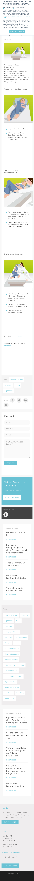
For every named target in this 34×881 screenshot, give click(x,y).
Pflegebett (8, 626)
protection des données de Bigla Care (17, 16)
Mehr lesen (11, 539)
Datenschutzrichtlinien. (10, 9)
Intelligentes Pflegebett (13, 676)
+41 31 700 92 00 (10, 844)
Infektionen (9, 693)
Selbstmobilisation (12, 648)
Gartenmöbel (9, 698)
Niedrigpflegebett (11, 660)
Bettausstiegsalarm (12, 654)
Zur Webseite (10, 822)
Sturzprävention (21, 637)
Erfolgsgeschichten (12, 632)
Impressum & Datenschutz (16, 878)
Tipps (17, 385)
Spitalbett (8, 637)
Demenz (8, 643)
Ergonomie (8, 346)
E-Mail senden (7, 847)
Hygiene (17, 643)
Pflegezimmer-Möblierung (14, 665)
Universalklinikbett (12, 687)
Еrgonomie (9, 391)
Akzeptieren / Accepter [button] (17, 31)
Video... (19, 336)
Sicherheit (8, 385)
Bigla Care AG (10, 682)
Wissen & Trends (16, 380)
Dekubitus (20, 693)
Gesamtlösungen (11, 671)
